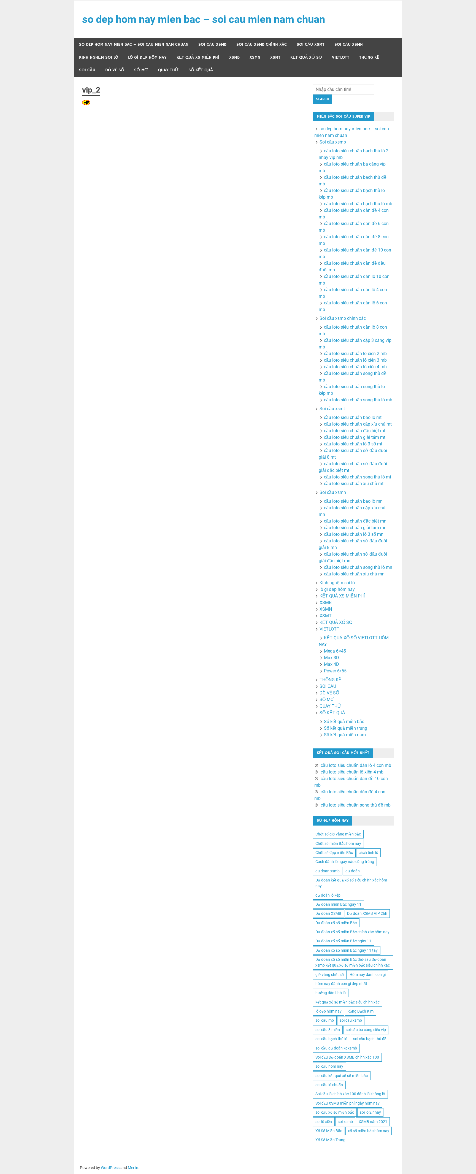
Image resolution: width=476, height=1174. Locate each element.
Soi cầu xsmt (310, 44)
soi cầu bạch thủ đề (369, 1039)
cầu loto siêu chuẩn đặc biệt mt (354, 430)
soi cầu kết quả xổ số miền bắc (341, 1075)
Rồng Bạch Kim (360, 1011)
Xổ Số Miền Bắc (328, 1131)
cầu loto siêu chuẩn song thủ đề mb (356, 805)
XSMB (234, 57)
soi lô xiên (323, 1121)
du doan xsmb (327, 871)
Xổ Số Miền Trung (330, 1140)
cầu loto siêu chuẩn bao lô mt (353, 417)
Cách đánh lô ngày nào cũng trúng (344, 861)
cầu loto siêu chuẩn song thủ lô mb (358, 399)
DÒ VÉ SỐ (114, 70)
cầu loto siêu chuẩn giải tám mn (355, 527)
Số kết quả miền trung (345, 728)
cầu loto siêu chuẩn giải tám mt (354, 437)
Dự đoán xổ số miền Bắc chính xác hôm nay (352, 932)
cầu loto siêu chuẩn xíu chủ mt (353, 483)
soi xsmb (345, 1121)
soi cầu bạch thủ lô (331, 1039)
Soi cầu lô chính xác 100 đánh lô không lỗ (350, 1094)
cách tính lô (368, 852)
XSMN (255, 57)
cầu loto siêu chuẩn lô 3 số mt (353, 444)
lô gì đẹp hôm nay (147, 57)
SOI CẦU (87, 70)
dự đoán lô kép (327, 895)
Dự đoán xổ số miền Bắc (336, 923)
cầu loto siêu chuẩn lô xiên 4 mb (355, 366)
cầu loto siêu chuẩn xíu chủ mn (354, 574)
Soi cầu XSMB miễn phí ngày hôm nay (347, 1103)
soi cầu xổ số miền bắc (334, 1112)
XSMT (275, 57)
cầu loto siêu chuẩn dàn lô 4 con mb (356, 765)
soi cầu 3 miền (327, 1029)
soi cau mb (324, 1020)
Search (322, 99)
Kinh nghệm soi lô (98, 57)
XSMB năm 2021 (373, 1121)
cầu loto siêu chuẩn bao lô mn (353, 501)
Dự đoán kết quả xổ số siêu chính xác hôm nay (351, 883)
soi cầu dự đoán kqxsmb (336, 1048)
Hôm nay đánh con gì (368, 974)
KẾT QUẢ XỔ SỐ (306, 57)
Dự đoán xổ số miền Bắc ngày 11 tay (346, 950)
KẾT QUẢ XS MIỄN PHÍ (198, 57)
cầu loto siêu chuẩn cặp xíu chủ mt (358, 424)
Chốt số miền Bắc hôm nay (338, 843)
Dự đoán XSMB (328, 913)
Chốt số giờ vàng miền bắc (338, 834)
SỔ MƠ (141, 70)
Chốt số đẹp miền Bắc (334, 852)
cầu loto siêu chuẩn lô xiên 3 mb (355, 360)
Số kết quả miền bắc (344, 721)
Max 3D (331, 657)
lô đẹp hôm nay (328, 1011)
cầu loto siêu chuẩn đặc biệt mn (355, 521)
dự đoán (352, 871)
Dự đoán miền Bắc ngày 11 (338, 904)
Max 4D (331, 664)
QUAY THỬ (168, 70)
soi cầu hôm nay (329, 1066)
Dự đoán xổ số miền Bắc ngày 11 (343, 941)
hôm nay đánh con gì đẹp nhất (341, 983)
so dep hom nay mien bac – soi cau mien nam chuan (203, 19)
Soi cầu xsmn (348, 44)
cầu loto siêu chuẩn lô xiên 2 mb (355, 353)
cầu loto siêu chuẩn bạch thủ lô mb (358, 203)
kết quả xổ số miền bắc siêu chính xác (347, 1002)
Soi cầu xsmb (212, 44)
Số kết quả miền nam (345, 734)
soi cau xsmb (351, 1020)
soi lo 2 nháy (370, 1112)
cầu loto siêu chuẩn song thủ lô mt (357, 477)
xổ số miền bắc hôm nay (368, 1131)
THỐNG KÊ (369, 57)
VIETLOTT (340, 57)
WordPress (110, 1167)
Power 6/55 (335, 670)
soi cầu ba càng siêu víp (366, 1029)
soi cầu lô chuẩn (329, 1085)
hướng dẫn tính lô (330, 993)
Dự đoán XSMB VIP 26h (367, 913)
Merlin (133, 1167)
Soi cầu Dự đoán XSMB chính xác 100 (347, 1057)
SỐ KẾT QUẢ (200, 70)
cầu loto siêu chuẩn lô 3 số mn (353, 534)
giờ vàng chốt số (329, 974)
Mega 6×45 (335, 651)
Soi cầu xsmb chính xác (261, 44)
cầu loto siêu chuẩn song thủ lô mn (358, 567)
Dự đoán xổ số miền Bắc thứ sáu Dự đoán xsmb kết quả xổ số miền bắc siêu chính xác (352, 962)
